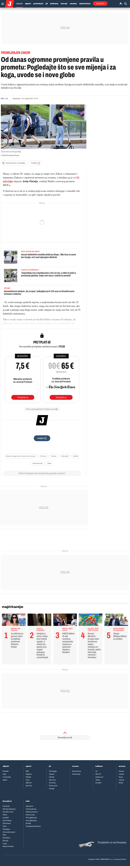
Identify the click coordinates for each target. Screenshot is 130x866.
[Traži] (125, 4)
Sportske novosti (8, 812)
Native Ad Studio (8, 846)
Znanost (51, 774)
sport (28, 766)
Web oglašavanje (31, 818)
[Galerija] (43, 126)
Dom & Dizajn (7, 821)
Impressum (29, 806)
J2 (47, 4)
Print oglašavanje (31, 821)
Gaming (51, 789)
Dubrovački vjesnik (9, 832)
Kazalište (98, 783)
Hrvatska (6, 771)
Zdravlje (51, 777)
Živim (4, 835)
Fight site (29, 783)
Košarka (28, 777)
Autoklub (6, 818)
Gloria (4, 826)
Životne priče (53, 786)
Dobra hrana (7, 823)
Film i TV (98, 774)
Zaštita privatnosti (31, 812)
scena (122, 766)
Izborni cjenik (30, 815)
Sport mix (29, 786)
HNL (27, 771)
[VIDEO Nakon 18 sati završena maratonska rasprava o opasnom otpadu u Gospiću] (65, 620)
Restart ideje (76, 774)
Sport (28, 4)
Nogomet (29, 774)
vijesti (6, 766)
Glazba (97, 780)
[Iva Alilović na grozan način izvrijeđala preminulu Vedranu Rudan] (14, 620)
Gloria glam (6, 829)
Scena (73, 4)
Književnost (99, 777)
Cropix (5, 844)
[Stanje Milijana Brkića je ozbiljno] (116, 620)
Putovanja (52, 783)
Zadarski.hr (6, 838)
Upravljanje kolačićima (33, 826)
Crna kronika (7, 777)
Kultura (54, 4)
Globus (5, 815)
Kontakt (28, 823)
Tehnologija (53, 771)
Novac (64, 4)
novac (75, 766)
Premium (38, 4)
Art (96, 771)
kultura (99, 766)
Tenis (27, 780)
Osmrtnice (84, 4)
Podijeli (34, 163)
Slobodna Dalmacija (9, 809)
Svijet (4, 774)
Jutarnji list (6, 806)
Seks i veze (52, 780)
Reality (121, 783)
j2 (50, 766)
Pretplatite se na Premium (112, 842)
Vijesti (19, 4)
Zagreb (5, 780)
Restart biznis (76, 771)
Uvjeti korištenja (31, 809)
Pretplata (100, 3)
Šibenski (5, 841)
